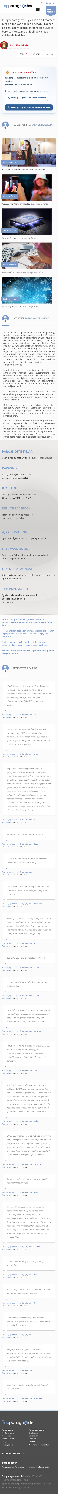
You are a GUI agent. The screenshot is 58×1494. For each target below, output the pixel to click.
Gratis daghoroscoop (11, 306)
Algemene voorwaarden (39, 1445)
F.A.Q (4, 1441)
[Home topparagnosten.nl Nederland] (17, 6)
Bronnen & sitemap (13, 1453)
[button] (38, 9)
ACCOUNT (51, 10)
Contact (32, 1441)
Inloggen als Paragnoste (39, 1467)
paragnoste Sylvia (20, 717)
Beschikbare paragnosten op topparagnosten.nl (24, 169)
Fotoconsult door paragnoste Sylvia (18, 204)
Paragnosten (7, 1430)
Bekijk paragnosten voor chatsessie (28, 97)
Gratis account (8, 1439)
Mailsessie (6, 1436)
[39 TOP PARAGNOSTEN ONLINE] (42, 3)
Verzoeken (33, 1436)
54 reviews (7, 602)
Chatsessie (33, 1433)
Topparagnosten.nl (12, 1476)
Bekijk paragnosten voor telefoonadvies (30, 107)
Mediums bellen (8, 1433)
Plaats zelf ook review (12, 272)
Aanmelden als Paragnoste (13, 1467)
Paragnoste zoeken (37, 1430)
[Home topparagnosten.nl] (19, 1423)
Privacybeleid (7, 1445)
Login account (34, 1439)
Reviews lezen (8, 238)
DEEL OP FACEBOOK (16, 508)
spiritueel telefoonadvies (40, 457)
